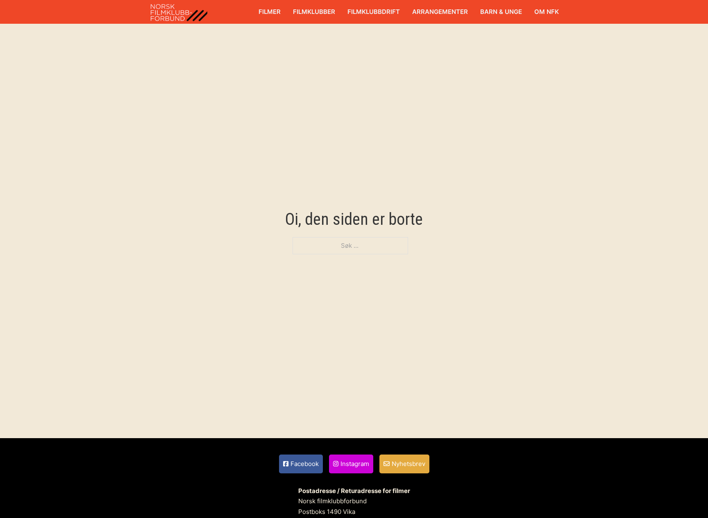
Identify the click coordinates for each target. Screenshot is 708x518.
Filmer (270, 12)
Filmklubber (314, 12)
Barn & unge (501, 12)
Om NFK (546, 12)
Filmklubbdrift (373, 12)
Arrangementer (440, 12)
